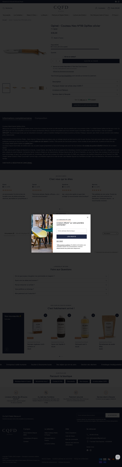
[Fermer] (87, 217)
